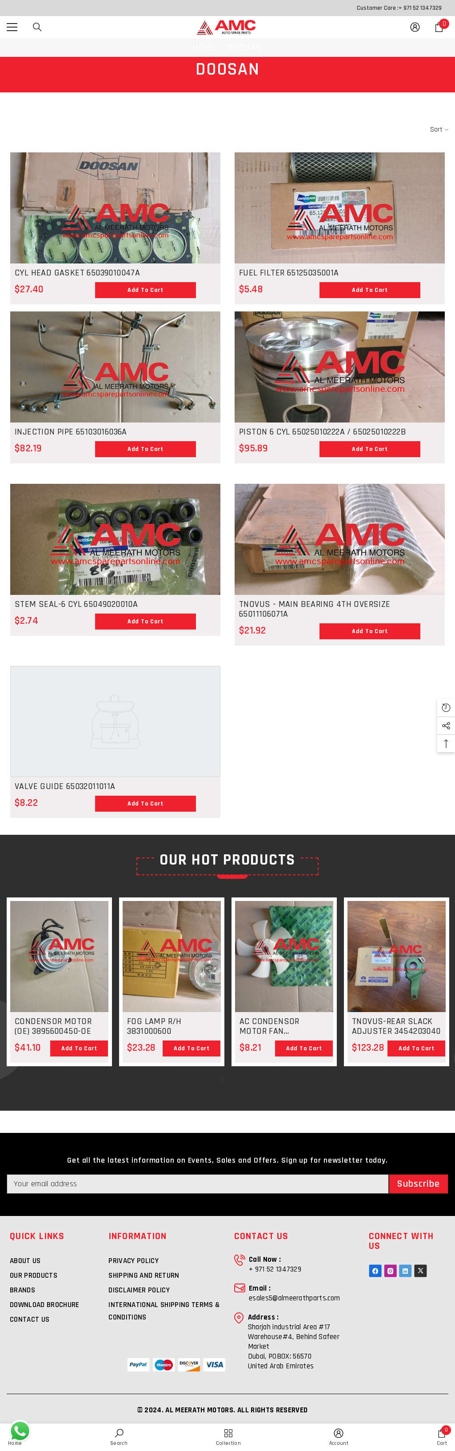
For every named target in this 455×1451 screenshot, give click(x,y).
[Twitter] (420, 1270)
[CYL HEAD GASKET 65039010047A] (115, 231)
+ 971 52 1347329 (420, 8)
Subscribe (418, 1184)
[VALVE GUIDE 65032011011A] (115, 721)
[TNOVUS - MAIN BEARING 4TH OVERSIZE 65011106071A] (340, 562)
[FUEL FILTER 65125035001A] (340, 231)
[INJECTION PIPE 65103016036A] (115, 390)
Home (204, 47)
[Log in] (415, 27)
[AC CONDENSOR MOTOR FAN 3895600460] (284, 966)
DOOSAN (244, 47)
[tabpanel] (59, 981)
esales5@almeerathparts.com (294, 1298)
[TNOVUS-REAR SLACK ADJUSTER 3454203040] (396, 966)
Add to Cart (146, 290)
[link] (118, 1437)
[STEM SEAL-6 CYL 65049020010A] (115, 562)
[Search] (37, 27)
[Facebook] (375, 1270)
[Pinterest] (405, 1270)
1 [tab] (221, 1079)
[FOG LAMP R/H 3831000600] (172, 956)
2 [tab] (233, 1079)
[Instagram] (390, 1270)
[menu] (12, 27)
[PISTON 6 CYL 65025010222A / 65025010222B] (340, 390)
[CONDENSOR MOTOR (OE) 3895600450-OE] (59, 966)
